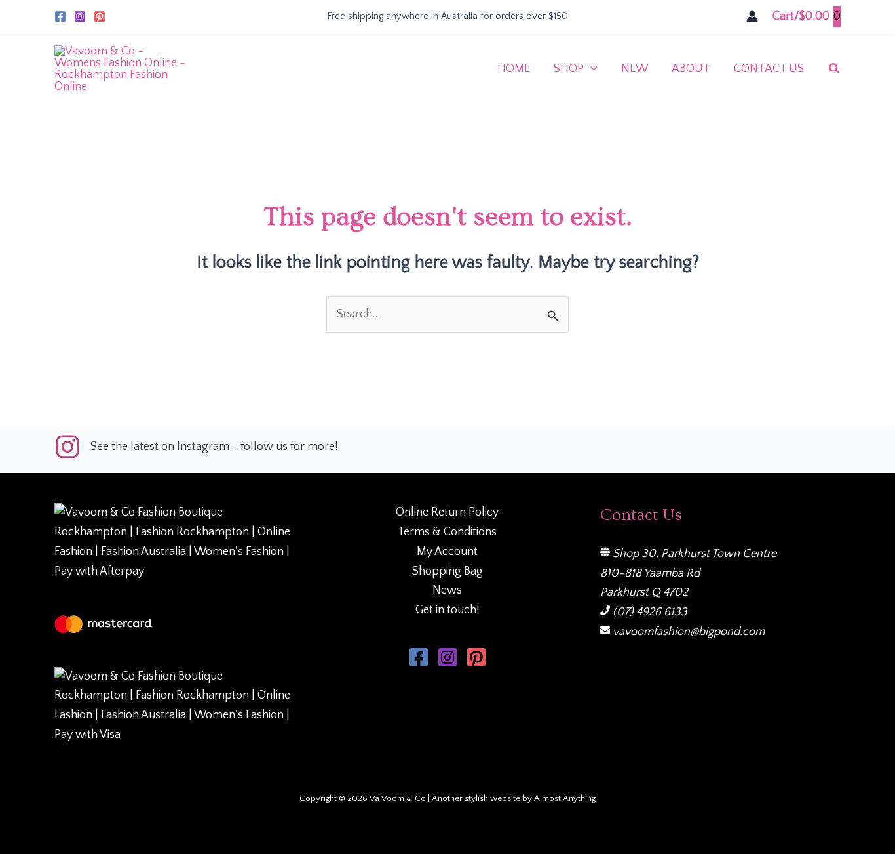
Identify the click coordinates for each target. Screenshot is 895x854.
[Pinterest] (99, 16)
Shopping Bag (447, 571)
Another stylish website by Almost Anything (514, 798)
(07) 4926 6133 (650, 612)
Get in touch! (447, 610)
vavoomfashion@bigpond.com (689, 631)
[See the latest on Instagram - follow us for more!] (196, 447)
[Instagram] (80, 16)
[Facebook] (60, 16)
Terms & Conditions (447, 532)
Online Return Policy (447, 512)
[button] (591, 69)
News (447, 590)
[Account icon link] (752, 16)
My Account (447, 551)
